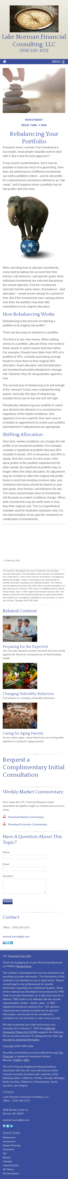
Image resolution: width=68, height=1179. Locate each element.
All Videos (8, 1169)
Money (7, 1157)
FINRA (16, 1060)
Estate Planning (12, 1145)
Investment (9, 1141)
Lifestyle (7, 1161)
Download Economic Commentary (27, 824)
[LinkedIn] (11, 1126)
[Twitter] (7, 1126)
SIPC (26, 1060)
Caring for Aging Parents (23, 733)
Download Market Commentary (26, 817)
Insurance (8, 1149)
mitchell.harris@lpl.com (16, 936)
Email (6, 864)
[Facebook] (4, 1126)
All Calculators (11, 1173)
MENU (56, 61)
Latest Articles (11, 1165)
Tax (5, 1153)
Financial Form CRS (19, 956)
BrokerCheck (24, 966)
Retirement (9, 1137)
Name (6, 852)
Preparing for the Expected (25, 647)
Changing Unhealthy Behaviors (28, 694)
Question (8, 876)
